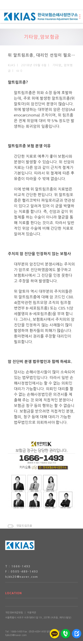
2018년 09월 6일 (34, 65)
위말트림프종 (24, 525)
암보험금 (49, 37)
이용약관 (31, 612)
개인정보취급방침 (14, 612)
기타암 (31, 37)
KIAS (12, 65)
